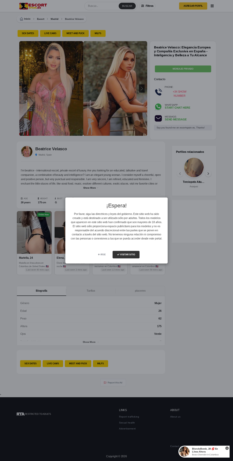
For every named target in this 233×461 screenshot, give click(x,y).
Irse (103, 254)
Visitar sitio (127, 254)
